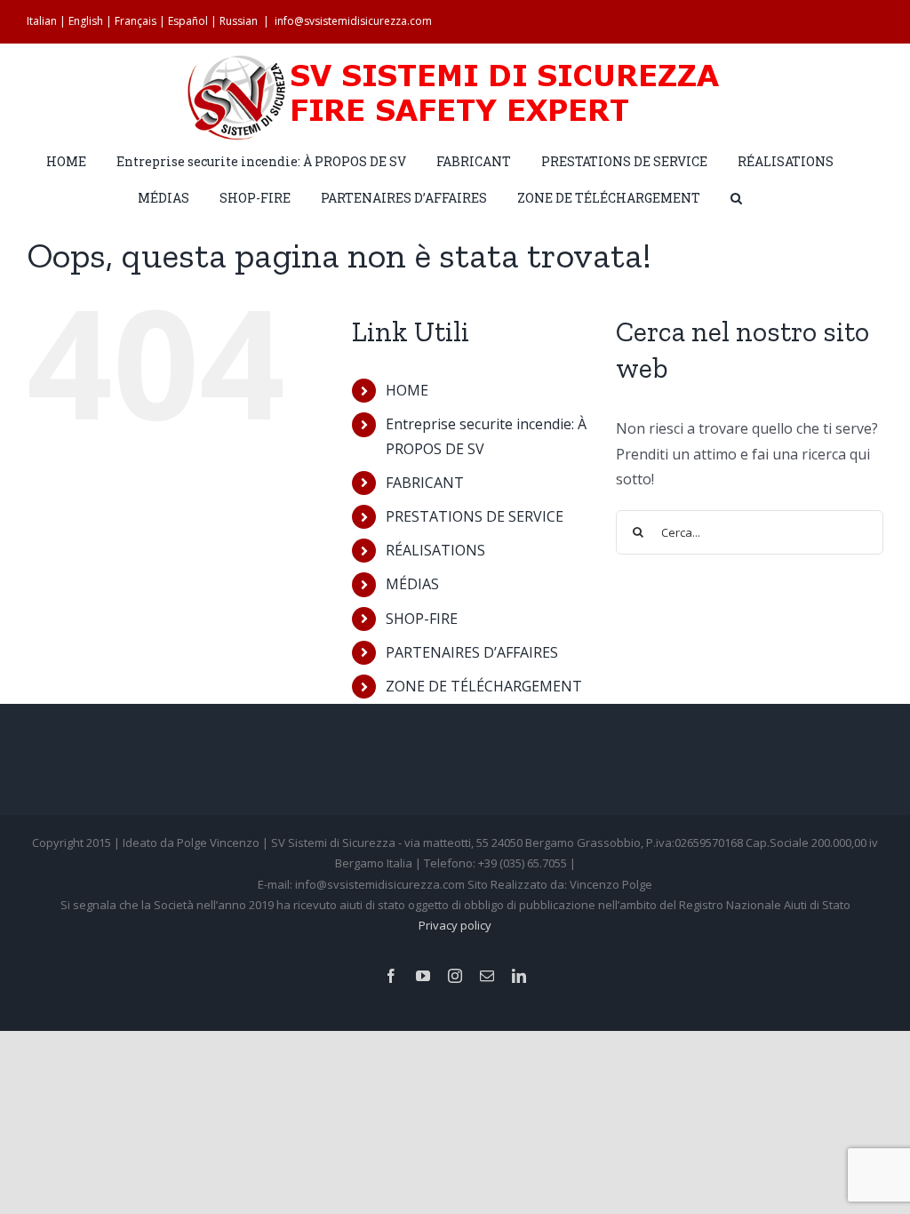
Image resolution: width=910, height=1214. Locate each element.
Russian (239, 20)
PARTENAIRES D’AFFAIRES (472, 652)
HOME (407, 390)
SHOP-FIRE (422, 618)
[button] (736, 197)
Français (135, 20)
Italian (42, 20)
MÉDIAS (412, 584)
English (85, 20)
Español (188, 20)
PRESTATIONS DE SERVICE (474, 516)
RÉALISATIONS (435, 550)
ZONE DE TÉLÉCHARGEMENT (484, 686)
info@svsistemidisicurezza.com (353, 20)
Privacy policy (455, 925)
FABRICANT (425, 482)
